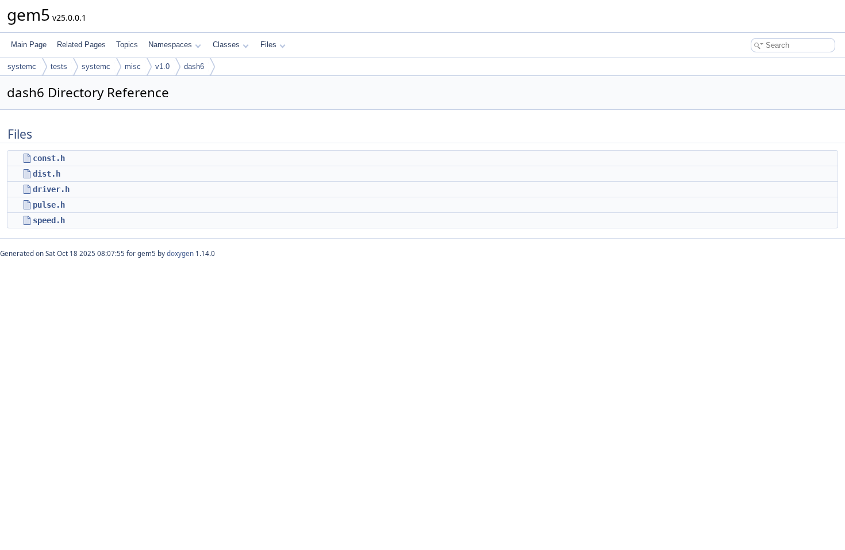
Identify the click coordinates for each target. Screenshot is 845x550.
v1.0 (162, 66)
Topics (127, 44)
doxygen (180, 253)
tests (59, 66)
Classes (226, 44)
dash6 (194, 66)
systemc (21, 66)
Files (268, 44)
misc (133, 66)
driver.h (51, 189)
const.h (49, 158)
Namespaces (170, 44)
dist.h (46, 173)
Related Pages (81, 44)
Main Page (29, 44)
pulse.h (49, 204)
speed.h (49, 220)
